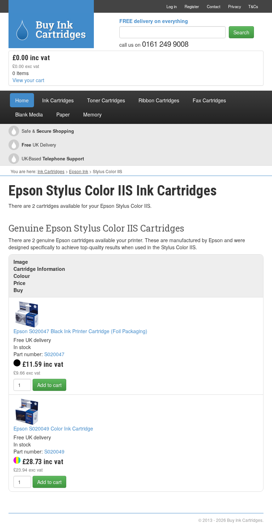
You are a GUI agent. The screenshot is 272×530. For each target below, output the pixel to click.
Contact (213, 6)
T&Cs (253, 6)
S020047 (54, 354)
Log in (171, 6)
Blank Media (29, 114)
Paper (63, 114)
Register (192, 6)
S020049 (54, 451)
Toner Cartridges (106, 100)
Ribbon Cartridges (158, 100)
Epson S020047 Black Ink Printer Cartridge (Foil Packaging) (80, 331)
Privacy (234, 6)
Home (22, 100)
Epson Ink (78, 171)
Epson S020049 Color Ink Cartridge (53, 428)
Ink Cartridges (58, 100)
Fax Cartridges (209, 100)
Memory (92, 114)
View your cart (28, 80)
